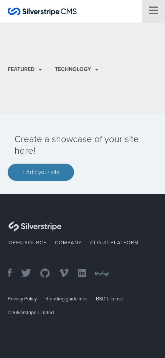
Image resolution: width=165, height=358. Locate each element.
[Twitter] (30, 274)
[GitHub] (49, 274)
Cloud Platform (114, 243)
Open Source (27, 243)
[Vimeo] (67, 274)
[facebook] (14, 274)
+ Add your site (41, 172)
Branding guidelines (66, 299)
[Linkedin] (86, 274)
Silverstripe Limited (33, 313)
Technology (73, 69)
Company (68, 243)
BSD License (109, 299)
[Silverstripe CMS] (42, 12)
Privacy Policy (22, 299)
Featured (22, 69)
